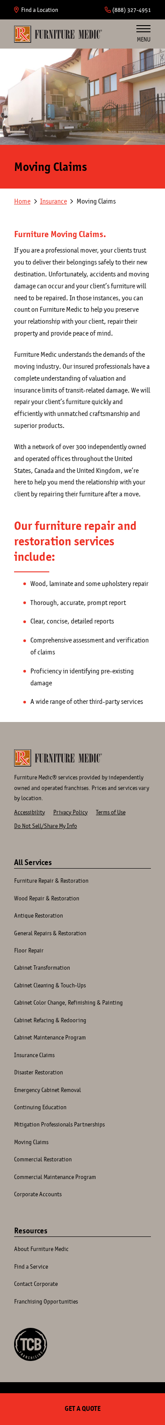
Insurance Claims (34, 1054)
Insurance (53, 201)
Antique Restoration (38, 915)
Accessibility (29, 812)
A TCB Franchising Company (30, 1344)
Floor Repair (29, 950)
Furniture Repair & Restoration (51, 880)
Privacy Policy (70, 812)
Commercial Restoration (43, 1159)
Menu (143, 39)
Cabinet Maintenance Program (50, 1037)
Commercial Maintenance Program (55, 1176)
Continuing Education (40, 1107)
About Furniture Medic (41, 1248)
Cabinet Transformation (42, 967)
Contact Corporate (36, 1283)
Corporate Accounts (38, 1194)
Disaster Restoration (38, 1072)
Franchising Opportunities (46, 1301)
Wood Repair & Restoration (46, 898)
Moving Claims (31, 1141)
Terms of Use (110, 812)
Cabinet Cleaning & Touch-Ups (50, 985)
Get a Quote (83, 1408)
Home (58, 34)
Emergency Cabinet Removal (47, 1089)
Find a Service (31, 1266)
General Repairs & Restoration (50, 933)
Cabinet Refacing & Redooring (50, 1020)
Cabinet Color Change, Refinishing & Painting (68, 1002)
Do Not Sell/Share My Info (45, 825)
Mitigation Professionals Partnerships (59, 1124)
